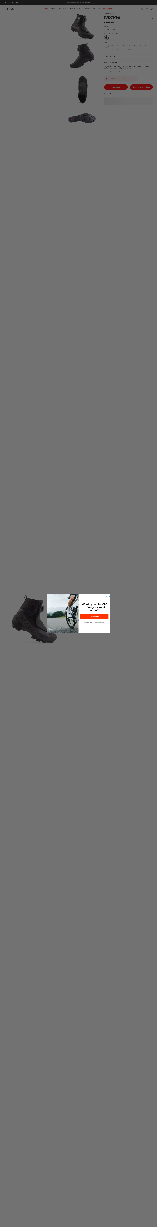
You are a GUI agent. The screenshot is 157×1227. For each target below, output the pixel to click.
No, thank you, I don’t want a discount (94, 622)
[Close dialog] (108, 596)
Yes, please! (94, 616)
